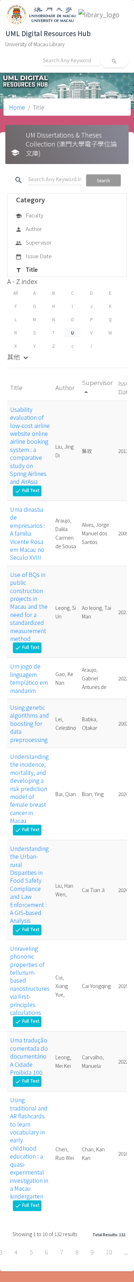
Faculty (29, 215)
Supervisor (33, 242)
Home (17, 107)
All (15, 293)
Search (103, 180)
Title (26, 269)
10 (109, 1252)
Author (28, 229)
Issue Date (33, 256)
